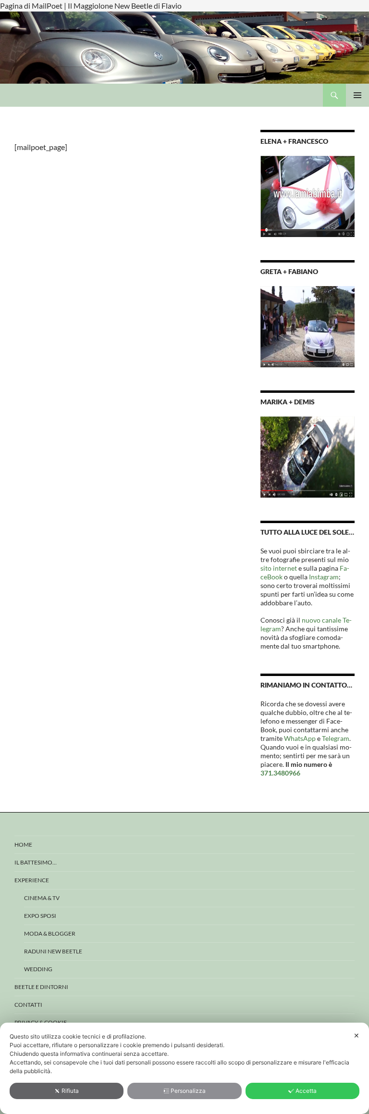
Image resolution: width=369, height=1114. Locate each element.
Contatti (28, 1004)
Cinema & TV (42, 897)
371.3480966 (280, 773)
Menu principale (357, 95)
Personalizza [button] (188, 1090)
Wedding (38, 969)
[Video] (307, 195)
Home (23, 844)
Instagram (324, 577)
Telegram (335, 738)
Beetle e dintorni (41, 986)
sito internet (278, 568)
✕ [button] (356, 1035)
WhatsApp (300, 738)
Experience (31, 880)
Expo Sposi (40, 915)
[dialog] (184, 1068)
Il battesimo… (35, 862)
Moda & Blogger (49, 933)
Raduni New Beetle (53, 951)
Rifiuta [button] (70, 1090)
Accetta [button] (306, 1090)
